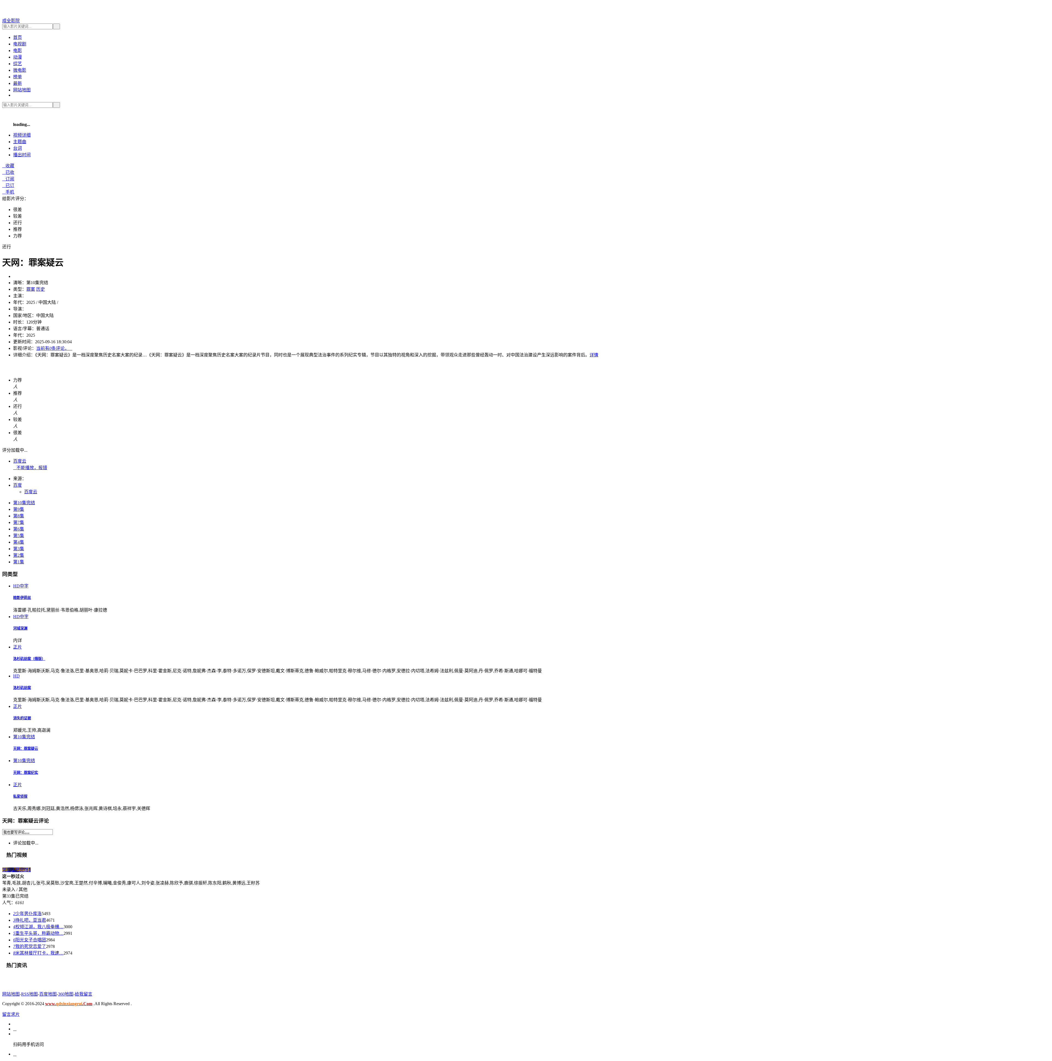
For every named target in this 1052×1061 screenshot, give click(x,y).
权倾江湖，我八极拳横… (38, 926)
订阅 (8, 179)
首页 (17, 37)
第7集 (18, 522)
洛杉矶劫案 (22, 688)
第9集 (18, 509)
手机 (8, 192)
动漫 (17, 57)
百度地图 (48, 994)
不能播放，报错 (30, 467)
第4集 (18, 542)
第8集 (18, 516)
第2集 (18, 555)
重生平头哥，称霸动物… (38, 933)
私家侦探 (20, 796)
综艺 (17, 63)
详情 (594, 355)
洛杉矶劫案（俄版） (29, 659)
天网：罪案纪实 (25, 773)
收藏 (8, 165)
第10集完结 (24, 502)
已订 (8, 185)
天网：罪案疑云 (25, 748)
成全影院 (11, 20)
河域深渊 (20, 628)
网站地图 (22, 90)
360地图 (65, 994)
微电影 (19, 70)
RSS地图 (29, 994)
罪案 (30, 289)
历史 (40, 289)
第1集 (18, 562)
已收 (8, 172)
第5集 (18, 535)
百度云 (19, 461)
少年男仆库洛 (27, 913)
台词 (17, 148)
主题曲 (19, 141)
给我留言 (83, 994)
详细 (22, 135)
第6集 (18, 529)
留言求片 (11, 1014)
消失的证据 (22, 718)
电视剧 (19, 44)
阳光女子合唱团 (29, 940)
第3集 (18, 548)
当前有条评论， (54, 348)
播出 (22, 154)
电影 (17, 50)
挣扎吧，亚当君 (29, 920)
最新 (17, 83)
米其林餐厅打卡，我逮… (38, 953)
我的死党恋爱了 (29, 946)
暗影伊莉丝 (22, 598)
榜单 (17, 76)
